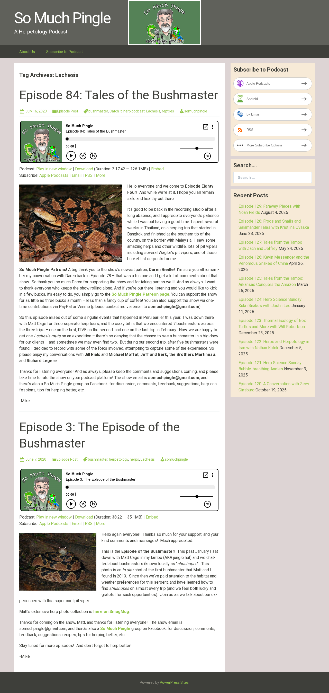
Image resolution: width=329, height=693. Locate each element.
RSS (89, 175)
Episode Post (67, 111)
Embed (157, 168)
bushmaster (98, 111)
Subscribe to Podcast (64, 51)
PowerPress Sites (174, 682)
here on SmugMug (111, 611)
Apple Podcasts (53, 175)
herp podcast (134, 111)
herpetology (118, 459)
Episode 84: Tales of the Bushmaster (118, 95)
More (100, 175)
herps (134, 459)
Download (84, 168)
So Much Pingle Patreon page (140, 294)
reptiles (168, 111)
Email (76, 175)
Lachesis (153, 111)
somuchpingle (195, 111)
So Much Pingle (115, 628)
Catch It (115, 111)
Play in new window (54, 168)
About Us (27, 51)
